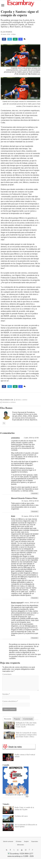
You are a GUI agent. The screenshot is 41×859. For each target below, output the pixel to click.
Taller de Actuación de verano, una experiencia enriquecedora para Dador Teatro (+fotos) (26, 734)
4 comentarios (31, 39)
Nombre (6, 694)
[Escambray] (20, 3)
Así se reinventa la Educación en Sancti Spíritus (26, 825)
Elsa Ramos (6, 32)
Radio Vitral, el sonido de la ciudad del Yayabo (24, 808)
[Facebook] (10, 850)
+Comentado (28, 719)
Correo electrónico (10, 701)
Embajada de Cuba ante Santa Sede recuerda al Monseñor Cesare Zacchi (26, 724)
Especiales (34, 841)
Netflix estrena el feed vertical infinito (25, 755)
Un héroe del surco (21, 816)
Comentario (6, 674)
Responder (35, 493)
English (26, 841)
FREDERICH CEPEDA (9, 402)
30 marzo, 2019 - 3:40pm (8, 34)
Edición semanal (8, 841)
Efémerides (20, 845)
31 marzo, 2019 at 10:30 (30, 516)
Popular (17, 719)
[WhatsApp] (18, 850)
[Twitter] (14, 850)
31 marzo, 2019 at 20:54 (30, 501)
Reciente (7, 719)
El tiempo (18, 841)
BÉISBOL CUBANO (21, 400)
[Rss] (6, 850)
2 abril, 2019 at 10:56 (31, 438)
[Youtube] (22, 850)
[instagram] (26, 850)
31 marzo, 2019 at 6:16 (30, 602)
